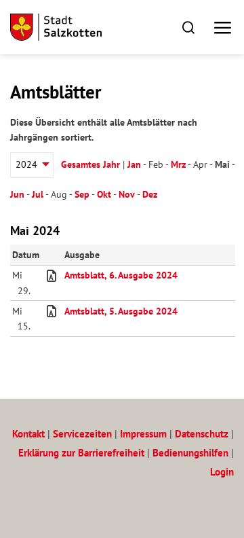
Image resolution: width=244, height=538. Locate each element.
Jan (134, 164)
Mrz (178, 164)
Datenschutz (201, 433)
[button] (188, 27)
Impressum (143, 433)
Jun (17, 194)
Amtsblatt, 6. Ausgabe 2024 (121, 275)
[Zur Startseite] (56, 27)
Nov (127, 194)
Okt (104, 194)
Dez (149, 194)
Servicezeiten (82, 433)
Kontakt (28, 433)
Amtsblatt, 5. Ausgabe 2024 (121, 311)
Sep (82, 194)
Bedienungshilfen (190, 452)
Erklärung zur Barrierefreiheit (81, 452)
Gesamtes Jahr (90, 164)
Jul (37, 194)
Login (222, 471)
